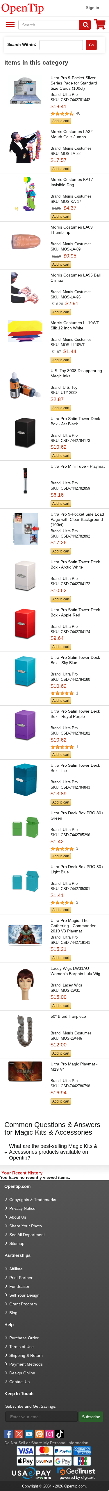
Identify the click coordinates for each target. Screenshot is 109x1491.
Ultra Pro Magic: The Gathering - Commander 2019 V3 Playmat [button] (73, 925)
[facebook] (8, 1434)
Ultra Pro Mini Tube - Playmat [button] (78, 466)
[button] (54, 100)
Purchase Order (24, 1337)
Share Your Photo (25, 1226)
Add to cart (60, 121)
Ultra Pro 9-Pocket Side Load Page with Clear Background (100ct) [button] (77, 519)
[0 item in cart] (100, 26)
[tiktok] (59, 1434)
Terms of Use (21, 1346)
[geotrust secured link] (76, 1473)
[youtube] (29, 1434)
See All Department (9, 25)
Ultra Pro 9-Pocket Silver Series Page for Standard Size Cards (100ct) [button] (74, 83)
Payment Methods (26, 1364)
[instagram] (49, 1434)
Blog (13, 1312)
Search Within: (21, 44)
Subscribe (91, 1416)
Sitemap (16, 1243)
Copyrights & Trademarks (32, 1199)
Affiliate (16, 1269)
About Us (17, 1217)
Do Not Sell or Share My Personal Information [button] (46, 1442)
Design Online (22, 1373)
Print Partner (21, 1277)
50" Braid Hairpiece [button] (68, 1016)
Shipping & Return (26, 1355)
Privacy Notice (22, 1208)
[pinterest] (39, 1434)
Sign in (92, 8)
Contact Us (19, 1381)
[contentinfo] (22, 8)
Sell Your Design (24, 1295)
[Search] (85, 25)
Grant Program (23, 1304)
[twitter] (19, 1434)
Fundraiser (19, 1286)
